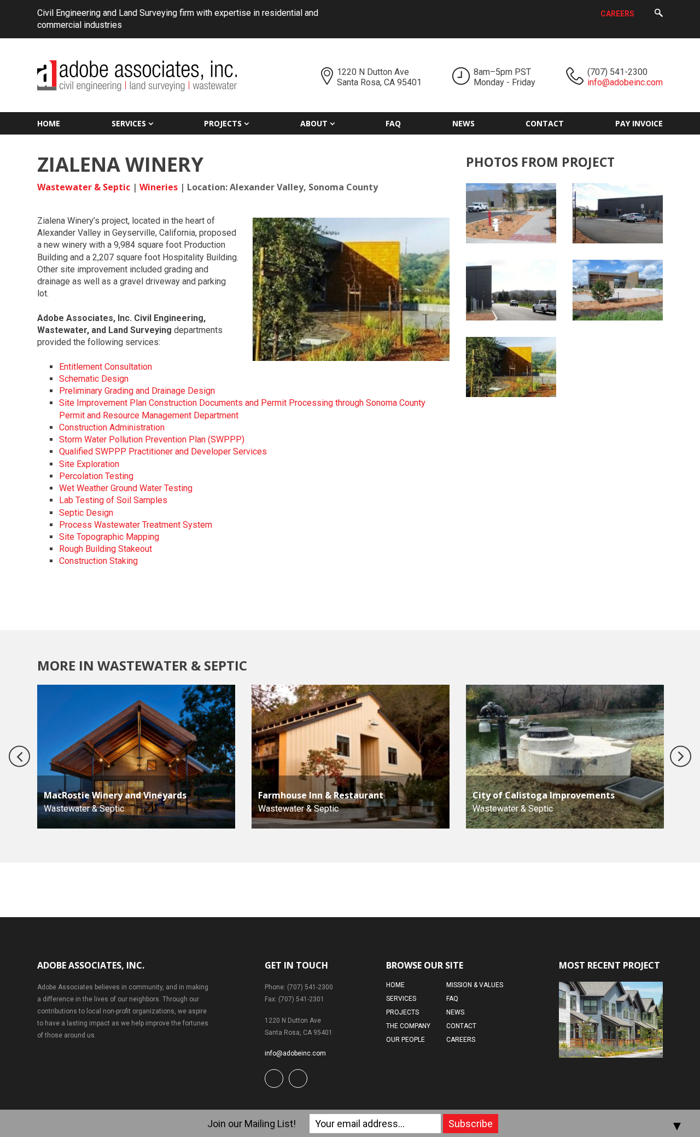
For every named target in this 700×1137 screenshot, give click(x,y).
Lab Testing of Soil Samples (113, 500)
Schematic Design (94, 379)
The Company (408, 1026)
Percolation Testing (96, 476)
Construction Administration (112, 427)
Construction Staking (98, 561)
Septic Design (86, 513)
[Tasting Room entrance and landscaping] (618, 290)
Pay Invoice (639, 123)
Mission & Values (474, 985)
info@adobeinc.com (625, 82)
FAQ (393, 123)
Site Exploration (89, 464)
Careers (617, 13)
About (314, 123)
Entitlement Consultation (105, 366)
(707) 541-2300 (617, 72)
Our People (405, 1039)
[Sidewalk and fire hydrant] (511, 213)
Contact (545, 123)
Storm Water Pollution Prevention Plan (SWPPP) (151, 439)
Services (129, 123)
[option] (136, 757)
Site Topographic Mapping (109, 537)
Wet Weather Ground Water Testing (125, 488)
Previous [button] (19, 756)
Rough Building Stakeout (105, 549)
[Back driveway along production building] (511, 290)
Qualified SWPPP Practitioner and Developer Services (163, 451)
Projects (223, 123)
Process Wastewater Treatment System (135, 525)
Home (48, 123)
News (463, 123)
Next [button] (680, 756)
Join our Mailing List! (251, 1123)
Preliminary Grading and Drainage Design (137, 391)
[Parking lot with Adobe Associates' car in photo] (618, 213)
